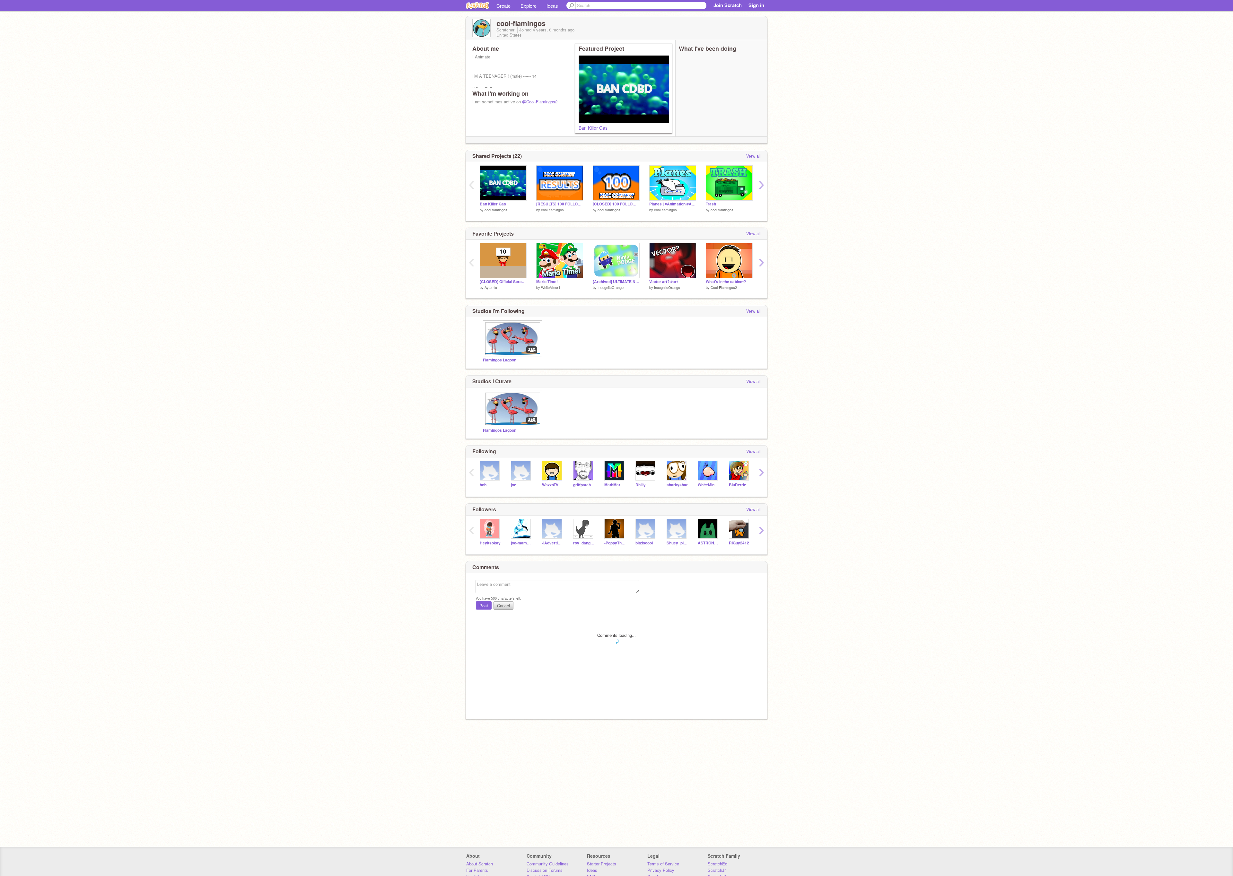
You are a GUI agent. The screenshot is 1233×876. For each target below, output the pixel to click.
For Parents (477, 870)
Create (503, 5)
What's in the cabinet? (726, 281)
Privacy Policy (660, 870)
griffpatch (582, 485)
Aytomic (491, 287)
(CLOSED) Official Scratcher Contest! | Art (503, 281)
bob (483, 485)
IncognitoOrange (611, 287)
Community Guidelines (548, 864)
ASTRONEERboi (708, 543)
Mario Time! (547, 281)
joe (513, 485)
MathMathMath (615, 485)
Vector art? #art (663, 281)
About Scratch (479, 864)
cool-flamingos (496, 209)
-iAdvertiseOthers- (553, 543)
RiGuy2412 (739, 543)
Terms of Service (663, 864)
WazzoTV (550, 485)
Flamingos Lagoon (499, 360)
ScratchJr (717, 870)
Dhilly (640, 485)
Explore (528, 5)
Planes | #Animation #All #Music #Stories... (672, 204)
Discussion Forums (545, 870)
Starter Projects (601, 864)
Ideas (552, 5)
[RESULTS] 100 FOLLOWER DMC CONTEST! (559, 204)
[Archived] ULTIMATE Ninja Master (616, 281)
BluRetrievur (739, 485)
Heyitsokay (490, 543)
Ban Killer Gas (593, 128)
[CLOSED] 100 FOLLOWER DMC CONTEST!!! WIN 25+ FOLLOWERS (616, 204)
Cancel (503, 606)
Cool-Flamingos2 (724, 287)
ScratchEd (717, 864)
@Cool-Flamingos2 (539, 102)
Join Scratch (727, 5)
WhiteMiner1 (550, 287)
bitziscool (644, 543)
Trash (711, 204)
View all (753, 156)
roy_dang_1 (584, 543)
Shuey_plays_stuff (677, 543)
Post (483, 606)
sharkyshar (677, 485)
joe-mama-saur (521, 543)
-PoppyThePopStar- (615, 543)
